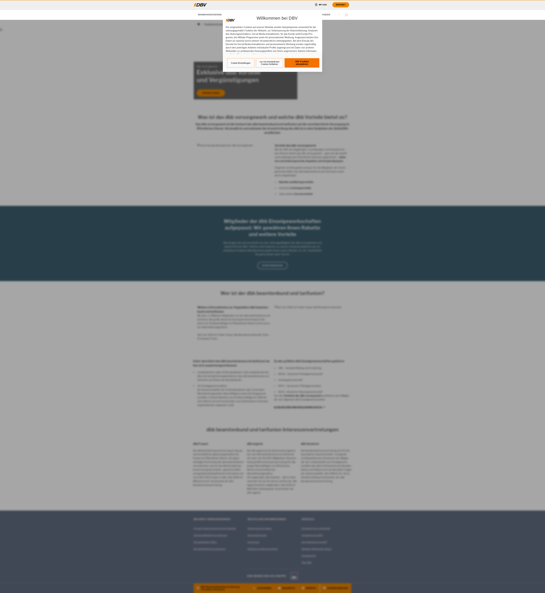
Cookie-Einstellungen (241, 63)
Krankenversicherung (210, 15)
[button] (347, 15)
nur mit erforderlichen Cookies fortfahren (269, 62)
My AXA (323, 5)
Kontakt (341, 5)
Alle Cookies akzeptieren (302, 62)
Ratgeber (325, 15)
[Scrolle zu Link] (230, 18)
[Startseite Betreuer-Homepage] (200, 5)
